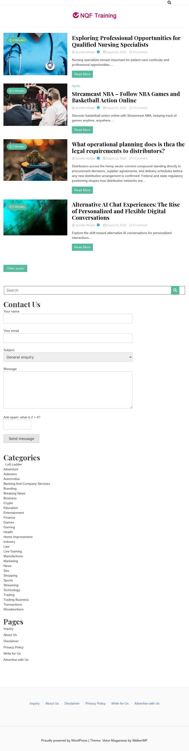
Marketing (10, 561)
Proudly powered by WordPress (64, 740)
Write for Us (12, 653)
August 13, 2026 (116, 158)
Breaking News (14, 493)
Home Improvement (17, 537)
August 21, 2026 (116, 108)
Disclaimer (11, 641)
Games (8, 522)
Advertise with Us (16, 659)
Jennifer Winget (85, 52)
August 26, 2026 (116, 52)
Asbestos (10, 474)
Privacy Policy (13, 647)
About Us (10, 635)
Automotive (11, 479)
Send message (21, 438)
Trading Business (16, 599)
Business (10, 498)
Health (8, 532)
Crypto (8, 503)
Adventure (10, 469)
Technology (11, 590)
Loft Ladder (12, 464)
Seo (6, 570)
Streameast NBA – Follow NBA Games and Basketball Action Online (126, 97)
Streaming (10, 585)
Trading (9, 595)
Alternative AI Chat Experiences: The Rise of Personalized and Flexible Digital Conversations (126, 211)
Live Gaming (12, 551)
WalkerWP (139, 740)
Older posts (15, 268)
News (7, 566)
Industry (9, 541)
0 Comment (140, 52)
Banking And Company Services (26, 483)
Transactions (12, 604)
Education (10, 508)
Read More (82, 74)
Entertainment (13, 512)
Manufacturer (13, 556)
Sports (76, 86)
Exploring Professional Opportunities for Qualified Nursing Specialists (126, 41)
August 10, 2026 (116, 225)
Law (6, 546)
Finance (9, 517)
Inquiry (8, 628)
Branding (10, 488)
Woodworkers (13, 609)
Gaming (9, 527)
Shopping (10, 575)
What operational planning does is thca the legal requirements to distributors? (128, 147)
